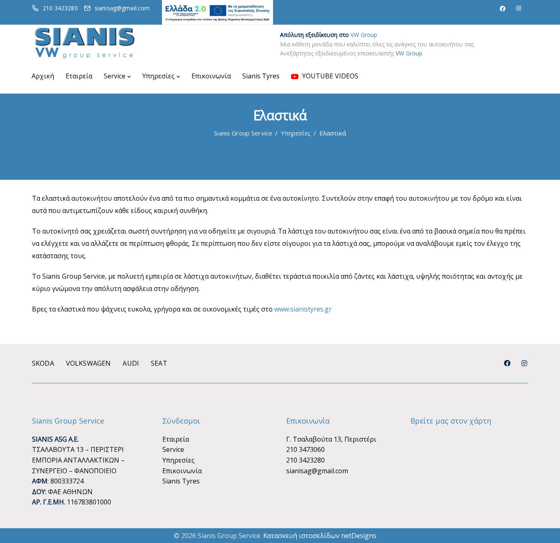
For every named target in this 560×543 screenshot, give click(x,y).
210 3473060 (305, 449)
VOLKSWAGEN (88, 363)
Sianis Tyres (261, 75)
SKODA (43, 363)
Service (114, 75)
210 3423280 (305, 460)
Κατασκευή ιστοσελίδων (301, 535)
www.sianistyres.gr (303, 309)
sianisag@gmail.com (317, 470)
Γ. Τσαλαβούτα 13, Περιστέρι (331, 439)
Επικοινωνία (211, 75)
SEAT (159, 363)
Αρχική (43, 75)
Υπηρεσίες (158, 75)
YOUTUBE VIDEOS (329, 75)
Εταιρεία (79, 75)
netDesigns (358, 535)
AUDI (131, 363)
